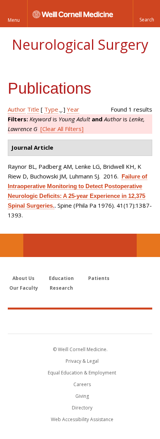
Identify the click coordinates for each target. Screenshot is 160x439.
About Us (23, 278)
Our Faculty (23, 288)
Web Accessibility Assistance (82, 419)
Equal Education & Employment (82, 372)
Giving (82, 396)
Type (51, 109)
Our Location (11, 245)
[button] (146, 13)
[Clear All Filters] (61, 129)
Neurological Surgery (80, 44)
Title (33, 109)
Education (61, 278)
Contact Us (148, 245)
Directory (82, 407)
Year (73, 109)
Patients (99, 278)
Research (61, 288)
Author (17, 109)
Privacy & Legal (82, 361)
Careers (82, 384)
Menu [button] (14, 20)
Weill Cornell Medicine (80, 321)
